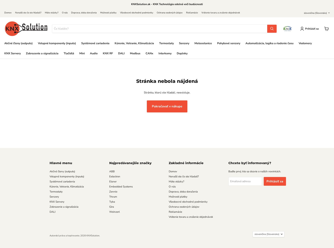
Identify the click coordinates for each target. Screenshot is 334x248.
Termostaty (166, 43)
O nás (65, 12)
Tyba (112, 201)
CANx (149, 53)
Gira (111, 206)
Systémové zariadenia (95, 43)
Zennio (113, 191)
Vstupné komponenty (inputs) (57, 43)
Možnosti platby (108, 12)
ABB (112, 171)
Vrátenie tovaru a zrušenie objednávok (220, 12)
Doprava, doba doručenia (84, 12)
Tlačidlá (69, 53)
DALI (121, 53)
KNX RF (108, 53)
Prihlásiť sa (312, 28)
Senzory (184, 43)
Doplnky (182, 53)
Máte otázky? (51, 12)
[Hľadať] (272, 29)
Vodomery (305, 43)
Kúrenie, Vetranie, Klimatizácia (134, 43)
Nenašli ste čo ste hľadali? (28, 12)
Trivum (113, 196)
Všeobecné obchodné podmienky (136, 12)
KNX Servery (12, 53)
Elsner (113, 181)
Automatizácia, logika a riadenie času (269, 43)
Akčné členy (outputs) (18, 43)
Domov (8, 12)
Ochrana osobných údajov (170, 12)
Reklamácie (192, 12)
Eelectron (114, 176)
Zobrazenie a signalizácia (42, 53)
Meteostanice (203, 43)
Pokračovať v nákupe (167, 106)
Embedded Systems (121, 186)
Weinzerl (114, 212)
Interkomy (165, 53)
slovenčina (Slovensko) (315, 13)
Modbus (135, 53)
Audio (94, 53)
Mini (82, 53)
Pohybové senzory (228, 43)
